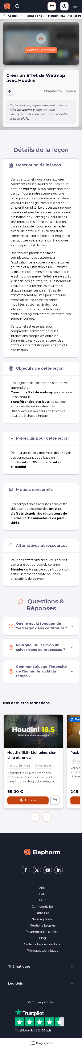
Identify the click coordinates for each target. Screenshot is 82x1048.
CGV (42, 900)
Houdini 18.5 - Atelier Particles (63, 15)
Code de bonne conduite (42, 944)
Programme (44, 1043)
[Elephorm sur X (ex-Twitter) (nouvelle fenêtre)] (37, 870)
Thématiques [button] (19, 966)
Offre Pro (42, 913)
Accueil (13, 15)
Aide (42, 888)
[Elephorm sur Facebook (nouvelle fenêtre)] (26, 870)
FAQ (42, 894)
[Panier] (52, 6)
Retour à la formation (10, 91)
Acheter (30, 800)
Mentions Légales (42, 925)
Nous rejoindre (42, 919)
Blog (42, 938)
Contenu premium (41, 50)
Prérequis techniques (42, 950)
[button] (35, 817)
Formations (33, 15)
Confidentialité (42, 907)
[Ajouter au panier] (55, 800)
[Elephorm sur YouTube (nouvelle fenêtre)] (48, 870)
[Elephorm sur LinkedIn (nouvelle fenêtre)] (58, 870)
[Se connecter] (64, 6)
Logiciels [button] (15, 983)
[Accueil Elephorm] (42, 852)
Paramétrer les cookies (42, 932)
